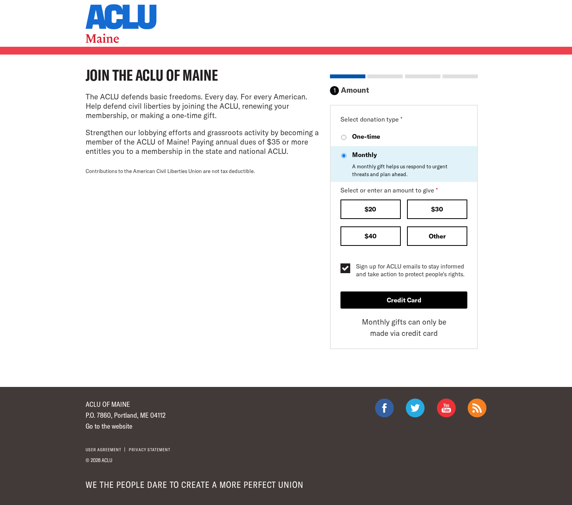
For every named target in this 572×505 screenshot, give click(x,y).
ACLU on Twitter (415, 408)
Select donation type (371, 119)
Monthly (399, 164)
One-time (366, 136)
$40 (371, 236)
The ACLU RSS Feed (477, 408)
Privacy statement (149, 449)
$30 (437, 209)
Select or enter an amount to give (389, 190)
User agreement (103, 449)
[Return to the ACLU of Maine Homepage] (121, 23)
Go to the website (109, 426)
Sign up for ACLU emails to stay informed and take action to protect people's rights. (410, 270)
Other (437, 236)
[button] (370, 210)
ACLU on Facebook (384, 408)
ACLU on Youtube (446, 408)
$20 (370, 209)
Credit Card (404, 300)
